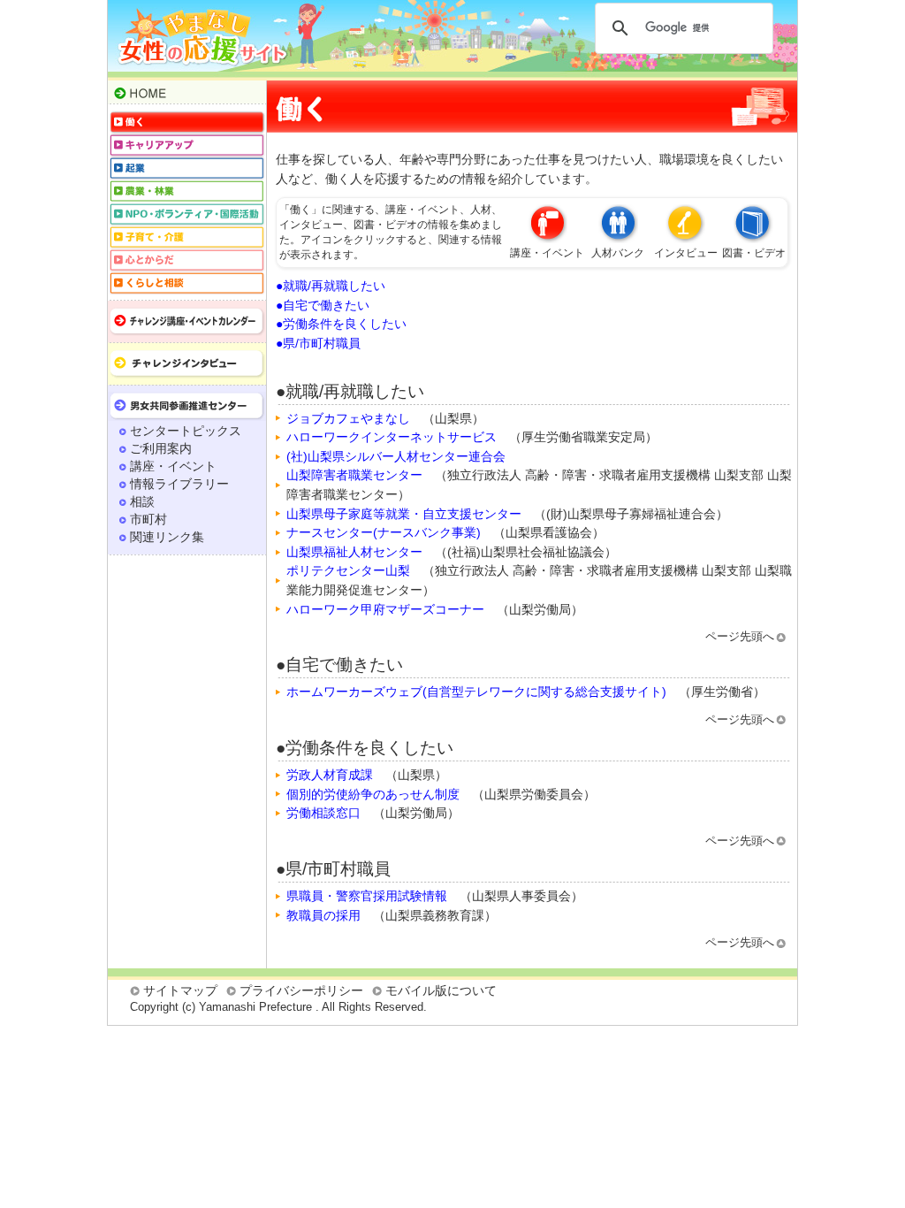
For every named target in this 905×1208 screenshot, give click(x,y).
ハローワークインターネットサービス (391, 437)
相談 (142, 501)
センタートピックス (185, 431)
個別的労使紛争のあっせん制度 (373, 794)
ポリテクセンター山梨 (348, 570)
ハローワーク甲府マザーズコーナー (385, 609)
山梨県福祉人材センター (354, 552)
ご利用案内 (161, 448)
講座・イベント (173, 466)
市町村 (148, 519)
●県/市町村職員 (318, 343)
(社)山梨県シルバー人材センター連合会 (396, 456)
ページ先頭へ (739, 636)
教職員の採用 (323, 915)
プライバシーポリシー (301, 990)
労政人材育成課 (329, 775)
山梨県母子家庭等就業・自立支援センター (403, 514)
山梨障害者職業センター (354, 475)
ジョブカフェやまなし (348, 418)
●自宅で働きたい (322, 305)
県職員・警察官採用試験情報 (366, 896)
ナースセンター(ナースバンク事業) (383, 532)
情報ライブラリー (179, 484)
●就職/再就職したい (330, 286)
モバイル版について (441, 990)
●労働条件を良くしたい (341, 324)
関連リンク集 (167, 537)
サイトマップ (180, 990)
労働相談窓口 (323, 813)
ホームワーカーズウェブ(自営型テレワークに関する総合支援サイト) (476, 691)
